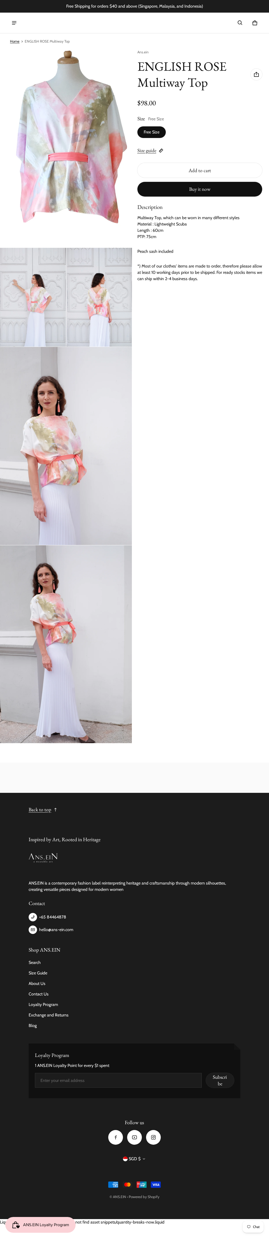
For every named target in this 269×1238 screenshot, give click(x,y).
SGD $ (135, 1158)
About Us (37, 983)
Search (35, 962)
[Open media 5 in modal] (66, 446)
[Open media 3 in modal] (33, 297)
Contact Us (39, 994)
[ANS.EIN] (35, 23)
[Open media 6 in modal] (66, 644)
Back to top (40, 809)
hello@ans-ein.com (56, 929)
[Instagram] (153, 1137)
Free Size (151, 132)
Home (14, 41)
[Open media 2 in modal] (66, 148)
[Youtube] (134, 1137)
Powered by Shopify (144, 1197)
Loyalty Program (43, 1004)
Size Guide (38, 972)
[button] (240, 23)
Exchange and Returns (49, 1015)
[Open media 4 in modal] (99, 297)
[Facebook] (115, 1137)
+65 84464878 (52, 917)
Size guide (146, 150)
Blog (33, 1025)
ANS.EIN (119, 1197)
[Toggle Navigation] (14, 23)
